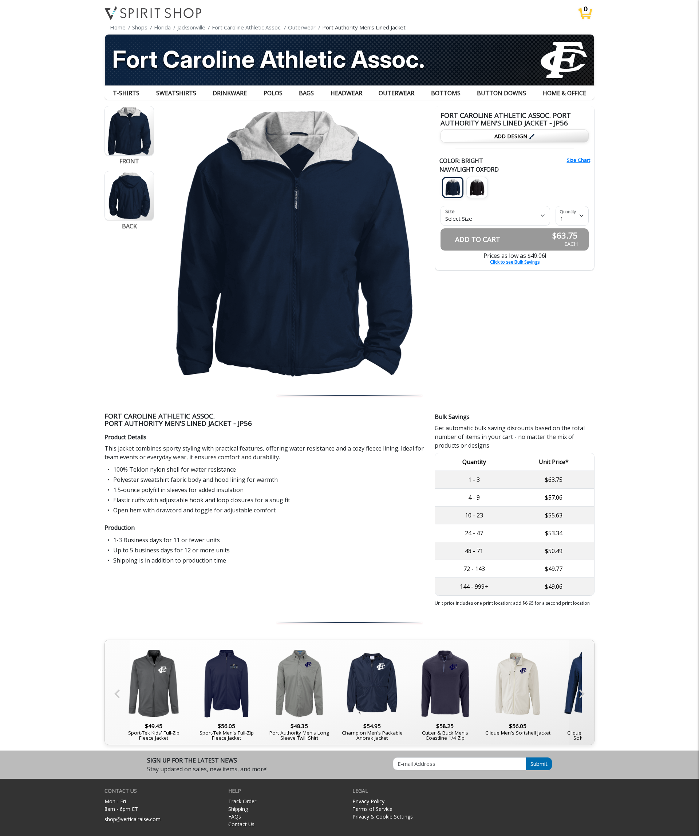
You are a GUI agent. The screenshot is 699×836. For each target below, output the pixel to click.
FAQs (234, 816)
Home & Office (564, 93)
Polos (273, 93)
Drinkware (230, 93)
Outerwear (396, 93)
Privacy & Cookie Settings (382, 816)
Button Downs (501, 93)
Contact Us (241, 824)
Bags (306, 93)
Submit (539, 763)
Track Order (242, 801)
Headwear (346, 93)
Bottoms (446, 93)
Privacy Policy (368, 801)
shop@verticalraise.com (132, 819)
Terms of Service (372, 808)
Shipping (238, 808)
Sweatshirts (176, 93)
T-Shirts (126, 93)
